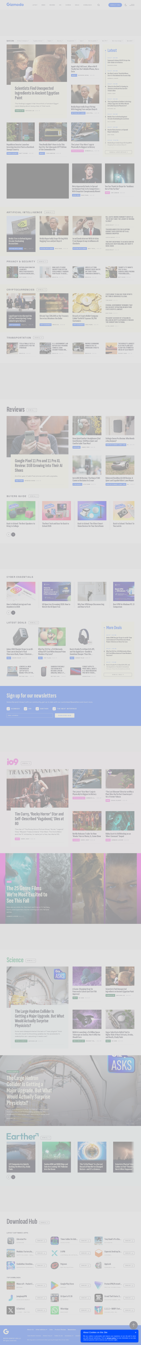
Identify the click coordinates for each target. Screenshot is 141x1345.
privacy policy (111, 1338)
